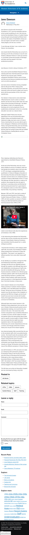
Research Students (20, 511)
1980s (10, 387)
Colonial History (7, 503)
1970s (4, 387)
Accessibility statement (16, 527)
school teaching (7, 513)
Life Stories (5, 378)
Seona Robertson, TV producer (12, 468)
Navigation (13, 13)
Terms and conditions (6, 529)
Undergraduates (12, 516)
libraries (11, 505)
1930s (20, 494)
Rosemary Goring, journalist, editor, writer (15, 457)
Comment (3, 417)
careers (14, 501)
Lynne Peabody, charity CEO (11, 462)
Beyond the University (10, 486)
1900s (6, 494)
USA (25, 517)
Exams (20, 503)
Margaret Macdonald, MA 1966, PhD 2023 (15, 460)
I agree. (6, 443)
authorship (7, 501)
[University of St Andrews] (8, 3)
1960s (12, 497)
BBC (12, 501)
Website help (17, 529)
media (14, 506)
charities (18, 501)
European (16, 503)
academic (13, 499)
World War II (11, 519)
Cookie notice (4, 527)
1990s (6, 499)
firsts (23, 503)
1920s (15, 494)
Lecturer (17, 387)
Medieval (19, 505)
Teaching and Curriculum (10, 484)
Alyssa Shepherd (10, 23)
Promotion (22, 508)
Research (11, 511)
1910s (11, 494)
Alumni (16, 499)
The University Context (10, 475)
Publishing (6, 511)
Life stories (7, 477)
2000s (9, 499)
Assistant (20, 499)
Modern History (13, 508)
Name (2, 402)
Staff (15, 391)
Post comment (6, 448)
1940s (25, 494)
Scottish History (6, 391)
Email (2, 409)
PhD (18, 508)
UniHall (22, 517)
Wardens (6, 519)
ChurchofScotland (23, 501)
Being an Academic (9, 480)
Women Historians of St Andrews (14, 8)
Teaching (21, 391)
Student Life (7, 482)
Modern (7, 508)
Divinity (12, 503)
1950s (6, 497)
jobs (26, 503)
